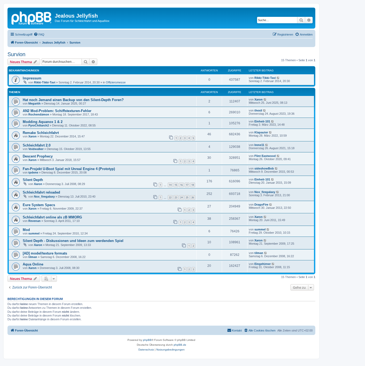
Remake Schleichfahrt (41, 133)
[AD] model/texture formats (45, 253)
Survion (16, 54)
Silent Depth (33, 180)
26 (192, 197)
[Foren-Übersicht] (32, 17)
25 (187, 197)
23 (175, 197)
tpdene (33, 172)
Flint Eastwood (265, 155)
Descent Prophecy (38, 156)
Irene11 (259, 145)
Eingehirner (262, 263)
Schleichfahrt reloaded (41, 192)
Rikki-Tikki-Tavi (44, 82)
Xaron (258, 99)
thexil (258, 110)
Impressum (32, 78)
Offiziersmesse (116, 82)
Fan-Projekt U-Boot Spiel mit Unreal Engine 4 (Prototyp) (69, 169)
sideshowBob (264, 168)
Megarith (34, 103)
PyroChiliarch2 (38, 125)
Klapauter (261, 132)
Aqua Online (33, 264)
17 (187, 185)
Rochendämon (38, 114)
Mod (26, 230)
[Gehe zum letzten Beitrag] (278, 77)
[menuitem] (39, 34)
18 (192, 185)
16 (181, 185)
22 (170, 197)
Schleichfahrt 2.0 (37, 145)
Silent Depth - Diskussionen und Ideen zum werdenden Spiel (73, 241)
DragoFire (261, 204)
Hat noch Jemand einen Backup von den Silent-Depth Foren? (73, 100)
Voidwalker (36, 149)
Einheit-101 (262, 121)
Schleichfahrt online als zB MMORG (52, 217)
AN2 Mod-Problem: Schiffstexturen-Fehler (57, 111)
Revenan (34, 220)
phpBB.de (180, 344)
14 (170, 185)
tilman (32, 257)
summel (34, 233)
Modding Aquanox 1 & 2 (43, 122)
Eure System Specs (39, 205)
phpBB (147, 339)
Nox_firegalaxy (44, 196)
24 (181, 197)
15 (175, 185)
